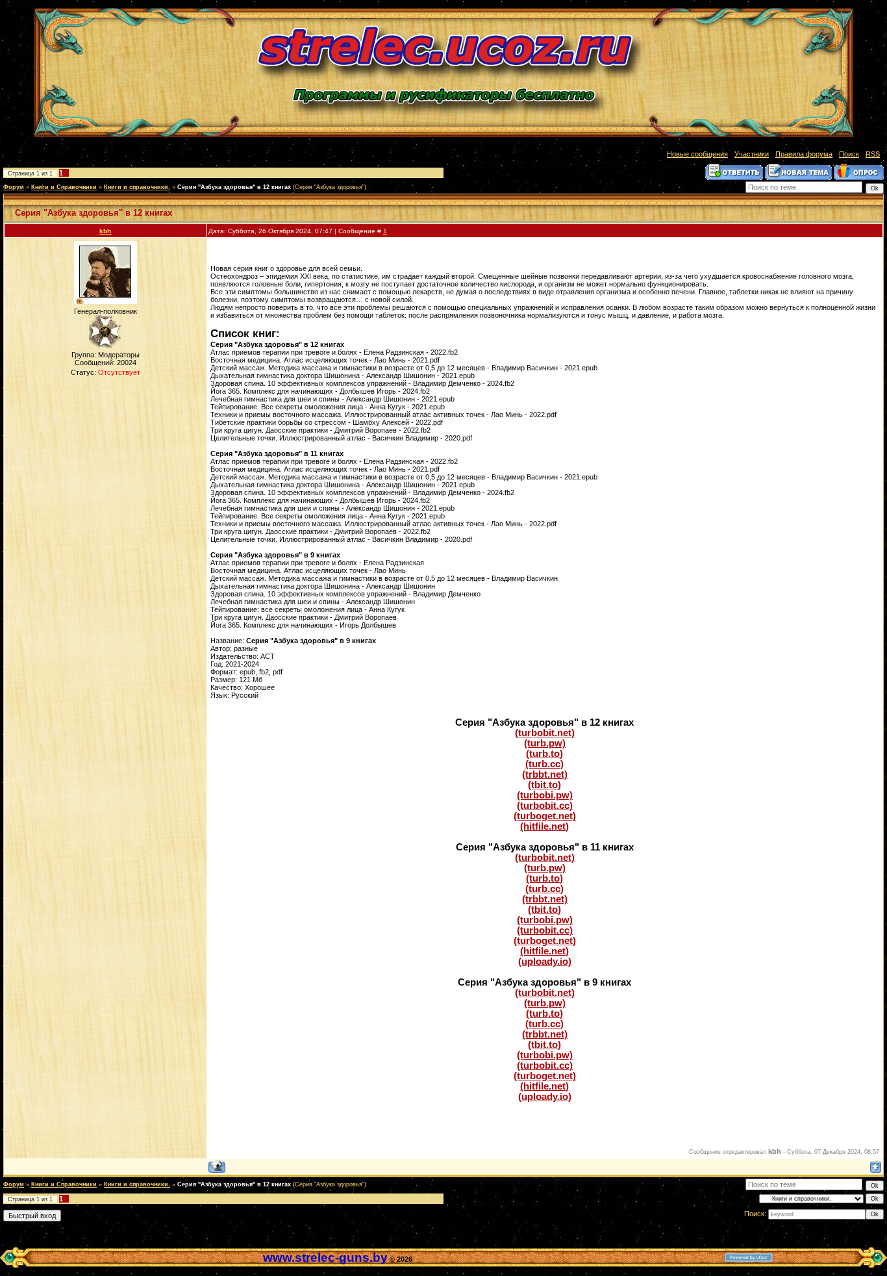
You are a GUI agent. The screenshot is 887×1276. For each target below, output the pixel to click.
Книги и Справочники (64, 187)
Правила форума (803, 154)
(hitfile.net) (544, 826)
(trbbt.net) (545, 774)
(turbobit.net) (545, 733)
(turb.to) (544, 753)
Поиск (849, 154)
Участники (751, 154)
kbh (105, 231)
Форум (13, 187)
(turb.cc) (544, 764)
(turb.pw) (545, 743)
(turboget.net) (545, 816)
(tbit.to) (544, 785)
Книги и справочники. (137, 187)
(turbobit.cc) (545, 805)
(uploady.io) (544, 961)
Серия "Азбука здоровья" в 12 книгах (234, 187)
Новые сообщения (697, 154)
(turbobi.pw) (545, 795)
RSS (873, 154)
